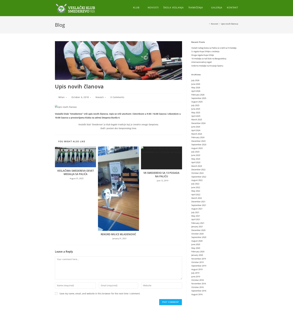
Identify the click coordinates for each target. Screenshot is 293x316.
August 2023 (197, 148)
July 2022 (195, 183)
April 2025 (195, 116)
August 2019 (197, 269)
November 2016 (198, 283)
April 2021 (195, 219)
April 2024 (195, 130)
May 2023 (195, 158)
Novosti (100, 97)
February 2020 (197, 251)
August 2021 (197, 208)
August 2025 (197, 101)
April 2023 (195, 162)
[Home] (207, 23)
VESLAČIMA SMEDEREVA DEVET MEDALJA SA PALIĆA (75, 172)
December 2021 (198, 201)
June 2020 (195, 244)
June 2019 (195, 276)
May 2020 (195, 248)
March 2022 (196, 198)
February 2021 (197, 223)
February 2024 (197, 137)
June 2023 (195, 155)
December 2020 (198, 230)
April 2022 (195, 194)
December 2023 (198, 141)
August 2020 (197, 240)
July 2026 (195, 80)
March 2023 (196, 166)
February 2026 (197, 94)
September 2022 (198, 176)
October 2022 (197, 173)
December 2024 (198, 123)
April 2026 (195, 91)
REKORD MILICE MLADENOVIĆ (118, 234)
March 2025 (196, 119)
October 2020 (197, 233)
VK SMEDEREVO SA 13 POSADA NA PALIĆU (161, 174)
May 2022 (195, 190)
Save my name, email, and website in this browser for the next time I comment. (100, 293)
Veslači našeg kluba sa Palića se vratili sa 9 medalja (213, 47)
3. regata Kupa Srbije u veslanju (205, 51)
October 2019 (197, 262)
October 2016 (197, 287)
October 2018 (197, 280)
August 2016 (197, 294)
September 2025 (198, 98)
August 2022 (197, 180)
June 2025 (195, 108)
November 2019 (198, 258)
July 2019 (195, 272)
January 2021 (197, 226)
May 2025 (195, 112)
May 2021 (195, 215)
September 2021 (198, 205)
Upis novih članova (229, 23)
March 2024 (196, 133)
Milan (61, 97)
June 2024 (195, 126)
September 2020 (198, 237)
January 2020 (197, 255)
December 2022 (198, 169)
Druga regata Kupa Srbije (202, 55)
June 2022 (195, 187)
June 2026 (195, 84)
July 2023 (195, 151)
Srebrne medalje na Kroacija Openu (207, 65)
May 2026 (195, 87)
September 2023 (198, 144)
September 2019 (198, 265)
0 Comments (117, 97)
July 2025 (195, 105)
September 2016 (198, 290)
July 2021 (195, 212)
